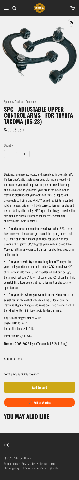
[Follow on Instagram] (7, 445)
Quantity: (9, 145)
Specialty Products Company (20, 101)
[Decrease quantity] (9, 154)
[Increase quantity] (24, 154)
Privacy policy (28, 463)
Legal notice (54, 468)
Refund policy (11, 463)
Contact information (33, 468)
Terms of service (48, 463)
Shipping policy (11, 468)
